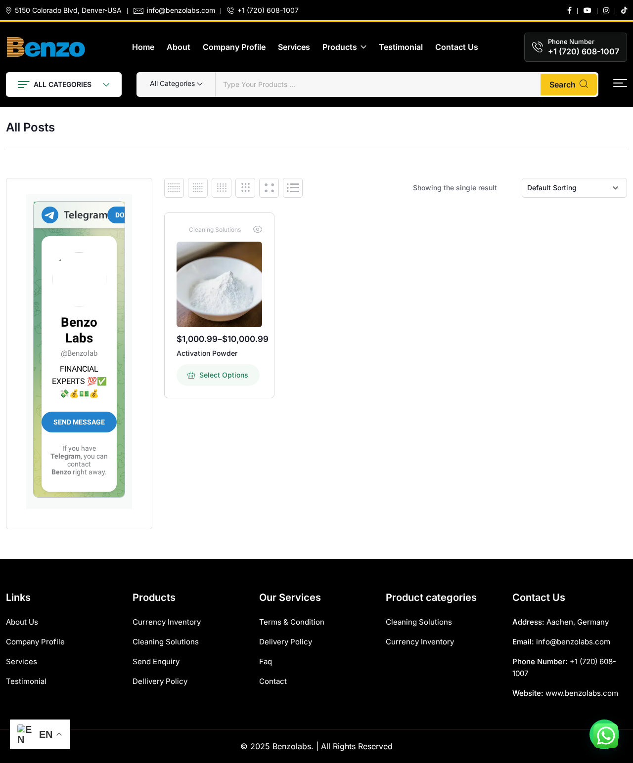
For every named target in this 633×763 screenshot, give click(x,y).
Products (339, 47)
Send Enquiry (156, 661)
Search (562, 84)
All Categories (62, 84)
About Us (22, 622)
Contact (273, 681)
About (178, 47)
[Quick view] (257, 229)
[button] (620, 83)
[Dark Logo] (46, 47)
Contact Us (456, 47)
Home (143, 47)
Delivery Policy (285, 641)
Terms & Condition (291, 622)
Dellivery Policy (160, 681)
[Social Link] (569, 10)
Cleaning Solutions (215, 229)
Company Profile (234, 47)
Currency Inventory (167, 622)
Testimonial (401, 47)
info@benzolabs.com (181, 10)
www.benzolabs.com (581, 693)
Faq (265, 661)
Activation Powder (207, 353)
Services (294, 47)
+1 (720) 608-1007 (268, 10)
